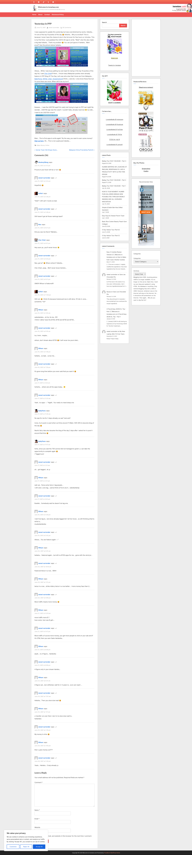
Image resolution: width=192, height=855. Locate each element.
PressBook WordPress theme (112, 852)
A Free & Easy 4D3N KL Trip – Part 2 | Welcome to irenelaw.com (116, 311)
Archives (136, 271)
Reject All (26, 846)
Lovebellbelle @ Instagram (114, 119)
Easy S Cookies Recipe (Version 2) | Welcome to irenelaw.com (114, 254)
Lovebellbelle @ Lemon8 (114, 144)
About (40, 14)
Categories (137, 258)
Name (37, 810)
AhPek (45, 79)
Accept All (39, 846)
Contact (47, 14)
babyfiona (42, 411)
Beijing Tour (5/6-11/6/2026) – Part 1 (114, 186)
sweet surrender (54, 27)
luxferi (40, 193)
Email (37, 819)
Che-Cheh (48, 73)
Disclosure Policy (58, 14)
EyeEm (146, 171)
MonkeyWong (43, 162)
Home (34, 14)
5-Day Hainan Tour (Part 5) (111, 235)
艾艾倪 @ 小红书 (114, 139)
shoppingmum (58, 79)
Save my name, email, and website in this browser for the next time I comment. (64, 836)
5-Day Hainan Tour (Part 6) (111, 230)
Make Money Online (43, 145)
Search (104, 22)
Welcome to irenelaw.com (48, 7)
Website (37, 827)
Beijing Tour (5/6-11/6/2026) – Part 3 (114, 161)
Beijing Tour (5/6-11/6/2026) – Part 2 (114, 180)
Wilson (40, 310)
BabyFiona (38, 79)
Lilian (50, 79)
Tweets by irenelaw (114, 65)
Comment (38, 782)
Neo (39, 224)
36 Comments (66, 28)
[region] (26, 840)
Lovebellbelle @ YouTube (114, 129)
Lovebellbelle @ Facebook (114, 124)
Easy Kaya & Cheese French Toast (113, 216)
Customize (13, 846)
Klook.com (114, 58)
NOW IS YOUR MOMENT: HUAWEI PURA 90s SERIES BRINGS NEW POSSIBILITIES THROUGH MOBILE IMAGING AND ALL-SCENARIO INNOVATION (113, 196)
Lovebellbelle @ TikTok (114, 134)
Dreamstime (146, 168)
